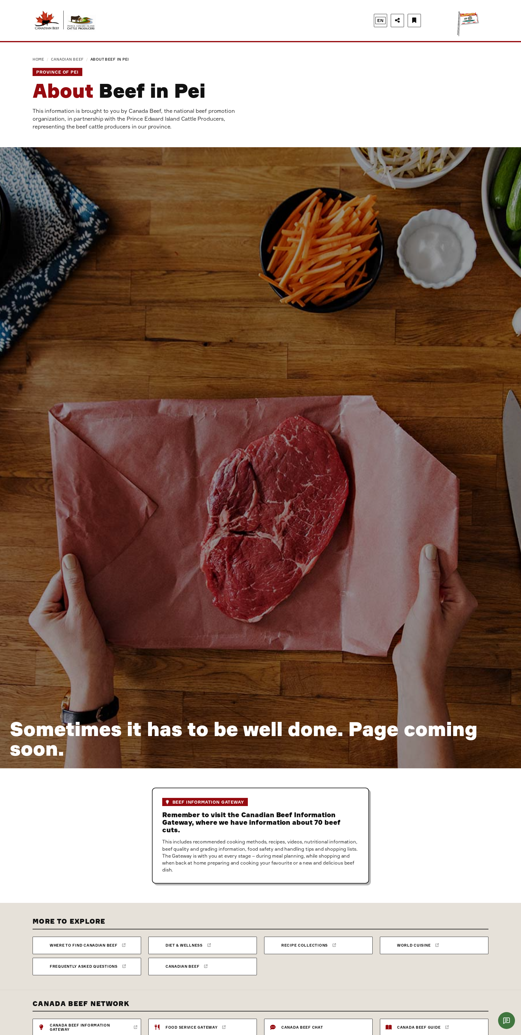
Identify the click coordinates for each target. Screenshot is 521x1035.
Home (38, 59)
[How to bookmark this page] (414, 20)
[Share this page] (397, 20)
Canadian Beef (67, 59)
